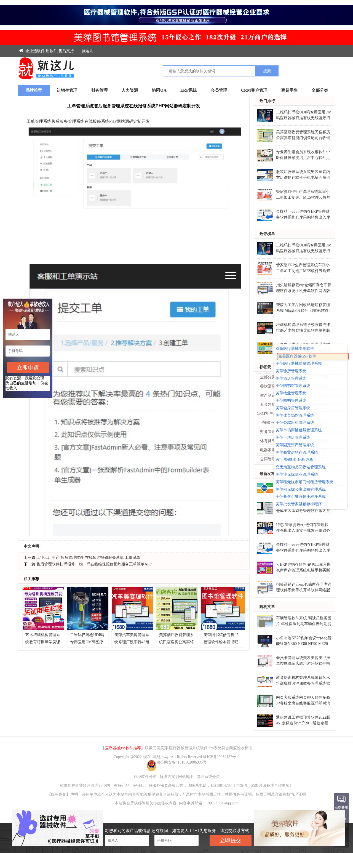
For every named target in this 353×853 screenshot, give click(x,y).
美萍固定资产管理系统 (295, 445)
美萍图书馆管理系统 (293, 386)
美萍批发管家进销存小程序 (299, 504)
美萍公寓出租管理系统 (295, 423)
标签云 (265, 367)
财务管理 (99, 90)
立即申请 (28, 368)
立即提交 (231, 840)
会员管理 (219, 90)
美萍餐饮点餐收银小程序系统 (301, 497)
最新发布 (267, 474)
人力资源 (130, 90)
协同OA (159, 90)
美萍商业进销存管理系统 (297, 452)
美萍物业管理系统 (291, 393)
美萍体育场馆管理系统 (295, 415)
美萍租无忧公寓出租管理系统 (301, 489)
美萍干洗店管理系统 (293, 437)
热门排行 (267, 101)
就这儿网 (161, 757)
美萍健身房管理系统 (293, 408)
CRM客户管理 (254, 90)
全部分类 (320, 90)
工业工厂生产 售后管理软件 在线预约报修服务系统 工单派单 (88, 558)
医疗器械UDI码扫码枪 (294, 460)
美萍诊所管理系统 (291, 371)
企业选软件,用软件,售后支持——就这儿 (58, 51)
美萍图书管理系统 (291, 400)
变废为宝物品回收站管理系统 (301, 467)
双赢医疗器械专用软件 (295, 348)
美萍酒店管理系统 (291, 378)
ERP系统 (188, 90)
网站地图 (186, 777)
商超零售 (289, 90)
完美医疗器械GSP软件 (297, 356)
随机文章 (267, 607)
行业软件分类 (145, 777)
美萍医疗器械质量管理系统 (299, 364)
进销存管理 (67, 90)
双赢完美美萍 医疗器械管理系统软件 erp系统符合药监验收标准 (198, 748)
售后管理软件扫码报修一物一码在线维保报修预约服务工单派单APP (94, 564)
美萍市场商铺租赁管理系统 (299, 430)
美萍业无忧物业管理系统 (297, 474)
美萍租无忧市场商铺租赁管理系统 (304, 482)
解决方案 (167, 777)
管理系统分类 (208, 777)
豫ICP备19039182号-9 (221, 757)
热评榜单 (267, 234)
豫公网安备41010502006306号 (181, 762)
